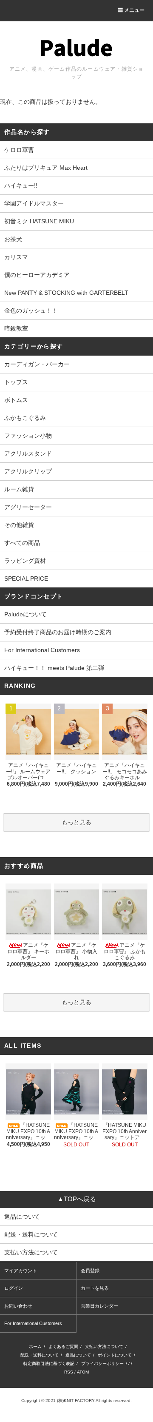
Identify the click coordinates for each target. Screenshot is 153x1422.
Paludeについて (25, 614)
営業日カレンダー (99, 1305)
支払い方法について (104, 1346)
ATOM (83, 1372)
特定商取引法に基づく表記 (48, 1363)
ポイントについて (115, 1355)
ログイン (13, 1288)
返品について (78, 1355)
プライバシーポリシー (102, 1363)
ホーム (35, 1346)
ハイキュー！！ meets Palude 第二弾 (54, 667)
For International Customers (42, 650)
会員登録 (90, 1270)
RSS (68, 1372)
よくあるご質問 (63, 1346)
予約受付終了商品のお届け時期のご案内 (57, 632)
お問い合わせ (18, 1305)
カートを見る (95, 1288)
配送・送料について (39, 1355)
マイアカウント (20, 1270)
